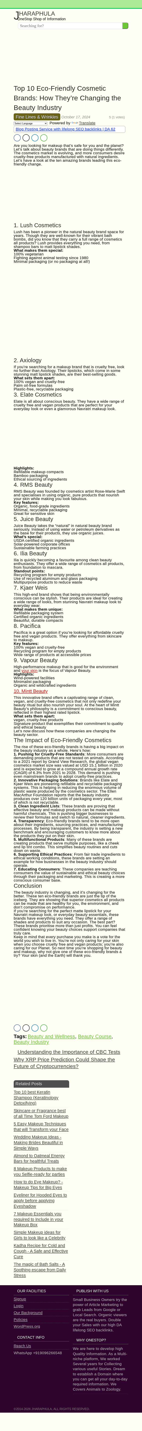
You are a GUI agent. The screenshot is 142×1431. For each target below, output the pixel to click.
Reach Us (22, 1346)
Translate (87, 123)
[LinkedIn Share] (34, 137)
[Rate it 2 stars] (98, 117)
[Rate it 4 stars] (103, 117)
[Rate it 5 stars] (106, 117)
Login (18, 1306)
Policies (21, 1319)
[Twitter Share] (26, 137)
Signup (20, 1299)
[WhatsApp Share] (43, 137)
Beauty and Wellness (51, 1036)
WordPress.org (27, 1326)
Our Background (28, 1312)
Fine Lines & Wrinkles (37, 116)
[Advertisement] (71, 58)
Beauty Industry (31, 1042)
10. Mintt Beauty (31, 691)
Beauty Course (94, 1036)
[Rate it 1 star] (95, 117)
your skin (29, 670)
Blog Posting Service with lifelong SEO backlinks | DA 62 (65, 129)
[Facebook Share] (17, 137)
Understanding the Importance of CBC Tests (69, 1052)
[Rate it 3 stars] (100, 117)
